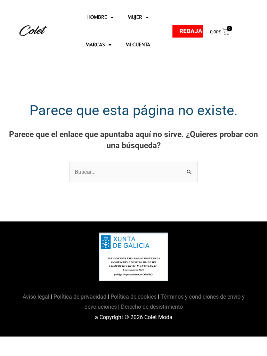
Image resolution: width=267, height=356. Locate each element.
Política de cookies (133, 296)
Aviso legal (37, 296)
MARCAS (95, 44)
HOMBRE (97, 17)
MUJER (135, 17)
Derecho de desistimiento (152, 307)
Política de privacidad (80, 296)
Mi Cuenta (138, 44)
